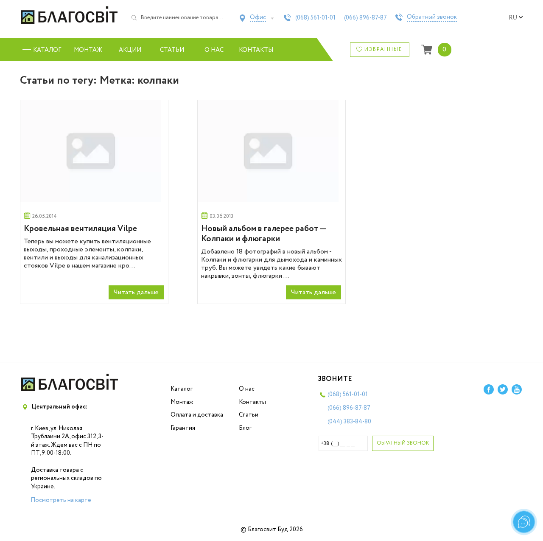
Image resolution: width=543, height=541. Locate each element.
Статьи (172, 50)
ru (513, 18)
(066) (365, 18)
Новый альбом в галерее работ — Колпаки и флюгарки (263, 234)
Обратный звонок (432, 17)
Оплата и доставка (197, 415)
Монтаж (88, 50)
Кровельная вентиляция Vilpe (80, 229)
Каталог (182, 389)
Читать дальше (136, 292)
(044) (349, 421)
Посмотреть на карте (61, 500)
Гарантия (183, 428)
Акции (130, 50)
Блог (245, 428)
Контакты (256, 50)
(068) (315, 18)
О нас (214, 50)
